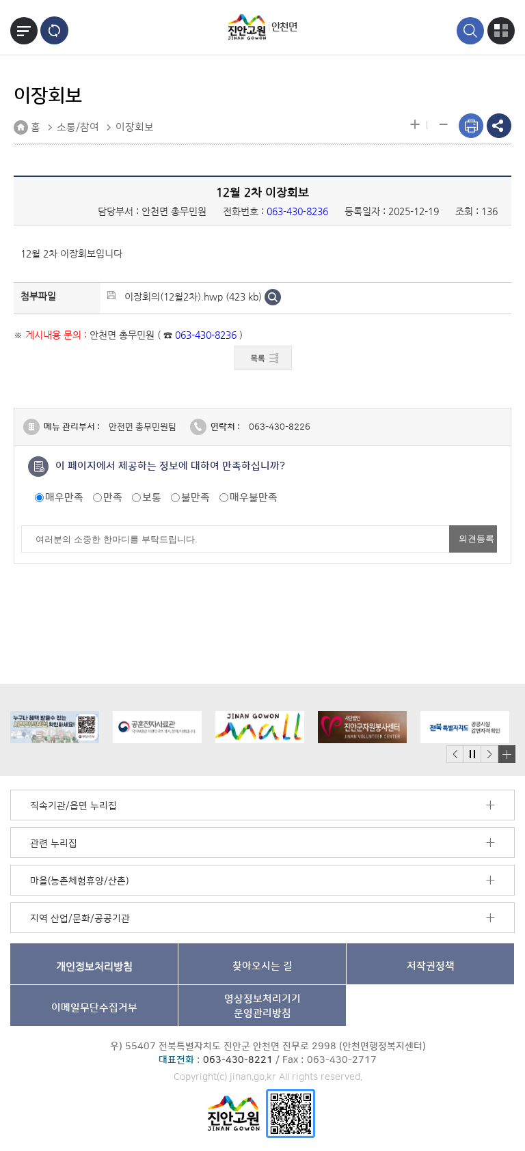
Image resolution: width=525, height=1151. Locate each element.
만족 (112, 497)
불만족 (195, 497)
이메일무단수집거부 (94, 1008)
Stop (472, 754)
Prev (455, 754)
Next (489, 754)
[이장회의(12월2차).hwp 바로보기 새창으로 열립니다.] (273, 296)
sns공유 (499, 125)
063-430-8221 (238, 1060)
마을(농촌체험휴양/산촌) (79, 881)
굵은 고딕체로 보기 (54, 30)
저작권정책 (431, 966)
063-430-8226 (279, 427)
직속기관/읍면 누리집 (73, 806)
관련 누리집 (53, 843)
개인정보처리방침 (94, 966)
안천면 (284, 27)
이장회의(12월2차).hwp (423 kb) (193, 296)
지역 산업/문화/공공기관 (80, 918)
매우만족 (64, 497)
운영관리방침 (262, 1006)
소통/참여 (78, 127)
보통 (151, 497)
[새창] (290, 1113)
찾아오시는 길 (262, 966)
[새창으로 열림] (45, 727)
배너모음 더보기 (506, 754)
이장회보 (135, 127)
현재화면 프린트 (471, 125)
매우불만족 (254, 497)
